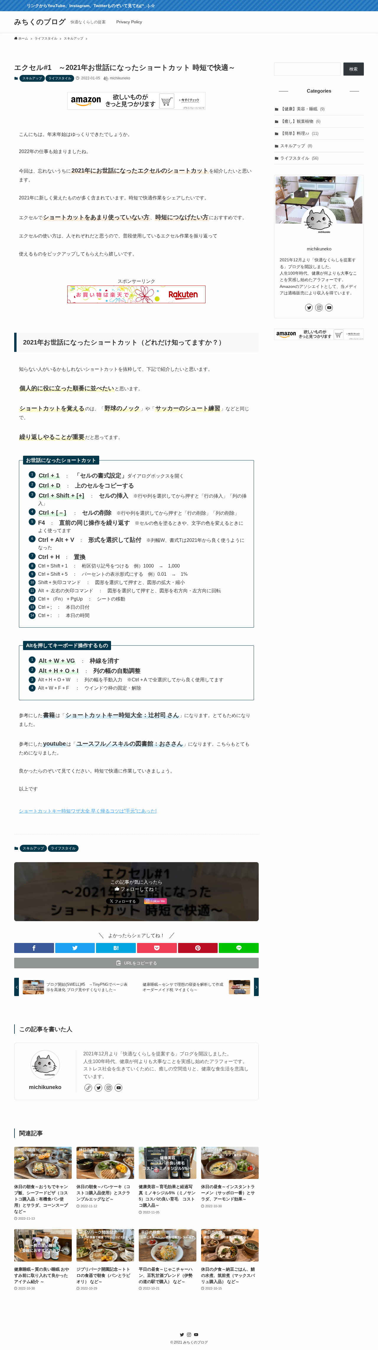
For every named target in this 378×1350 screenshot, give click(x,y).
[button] (34, 948)
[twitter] (98, 1088)
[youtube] (118, 1088)
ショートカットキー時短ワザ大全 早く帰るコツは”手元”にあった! (88, 810)
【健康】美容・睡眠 (302, 108)
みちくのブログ (40, 21)
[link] (88, 1088)
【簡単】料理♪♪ (299, 133)
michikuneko (45, 1087)
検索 (353, 69)
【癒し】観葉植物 (300, 121)
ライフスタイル (59, 78)
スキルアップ (32, 78)
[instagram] (108, 1088)
